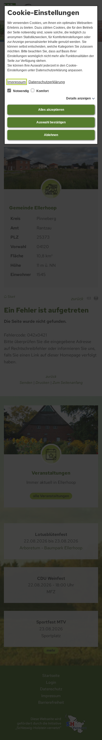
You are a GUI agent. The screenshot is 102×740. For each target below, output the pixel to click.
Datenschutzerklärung (47, 82)
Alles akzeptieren (51, 110)
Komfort (42, 91)
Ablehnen (51, 135)
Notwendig (21, 91)
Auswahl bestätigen (51, 122)
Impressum (16, 82)
